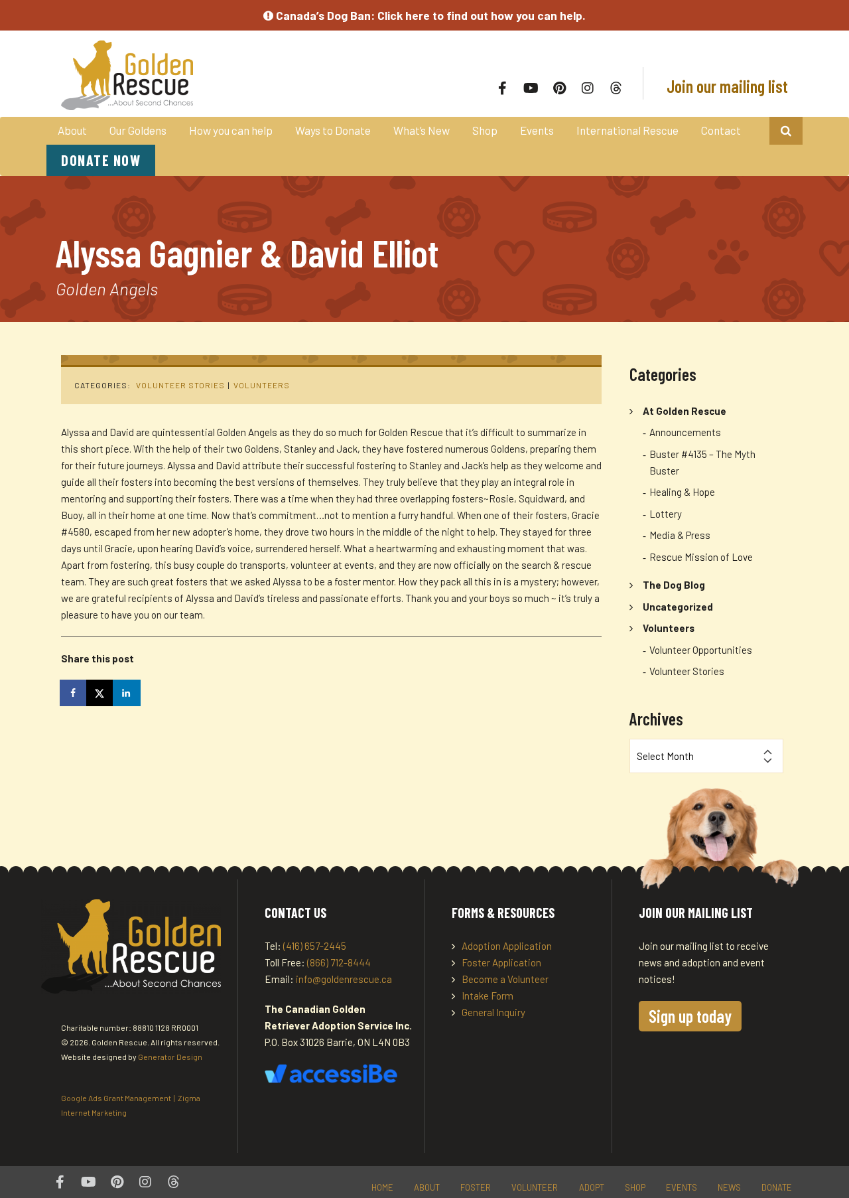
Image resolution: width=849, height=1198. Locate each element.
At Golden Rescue (684, 411)
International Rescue (627, 130)
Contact (721, 130)
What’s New (421, 130)
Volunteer (534, 1187)
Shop (484, 130)
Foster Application (501, 962)
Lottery (665, 514)
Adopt (591, 1187)
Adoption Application (507, 946)
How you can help (231, 130)
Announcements (685, 432)
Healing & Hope (682, 492)
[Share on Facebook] (74, 693)
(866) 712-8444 (339, 962)
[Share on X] (101, 693)
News (729, 1187)
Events (537, 130)
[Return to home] (207, 75)
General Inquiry (493, 1012)
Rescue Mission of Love (701, 557)
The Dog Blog (674, 585)
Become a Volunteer (505, 979)
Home (382, 1187)
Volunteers (261, 385)
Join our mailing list (725, 86)
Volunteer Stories (180, 385)
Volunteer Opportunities (700, 650)
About (72, 130)
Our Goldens (137, 130)
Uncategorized (678, 607)
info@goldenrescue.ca (344, 979)
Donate (776, 1187)
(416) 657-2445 (314, 946)
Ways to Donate (333, 130)
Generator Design (170, 1056)
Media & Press (679, 535)
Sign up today (690, 1016)
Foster (475, 1187)
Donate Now (101, 160)
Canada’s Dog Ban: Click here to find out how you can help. (429, 15)
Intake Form (487, 996)
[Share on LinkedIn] (127, 693)
